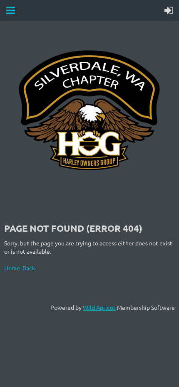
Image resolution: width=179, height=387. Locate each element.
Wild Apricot (99, 307)
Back (28, 268)
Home (12, 268)
